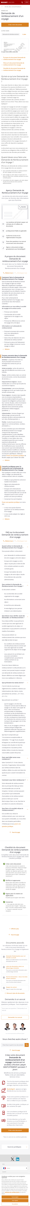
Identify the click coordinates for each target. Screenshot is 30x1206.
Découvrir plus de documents (16, 993)
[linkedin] (17, 1159)
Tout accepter (15, 1197)
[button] (2, 6)
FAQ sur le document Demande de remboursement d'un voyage (13, 64)
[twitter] (12, 1159)
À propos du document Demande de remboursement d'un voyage (14, 58)
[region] (15, 1190)
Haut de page (16, 832)
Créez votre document (15, 25)
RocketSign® (11, 1089)
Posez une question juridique (15, 455)
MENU (26, 2)
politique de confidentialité (12, 1192)
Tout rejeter (15, 1200)
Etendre (23, 207)
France (8, 1168)
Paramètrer (15, 1204)
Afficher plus (15, 929)
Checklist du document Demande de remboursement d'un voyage (14, 69)
